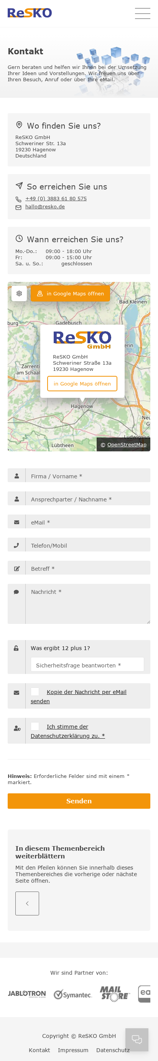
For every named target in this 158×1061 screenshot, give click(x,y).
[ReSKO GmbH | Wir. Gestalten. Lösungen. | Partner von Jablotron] (27, 995)
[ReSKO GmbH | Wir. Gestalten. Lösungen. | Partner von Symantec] (73, 995)
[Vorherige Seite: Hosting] (27, 903)
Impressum (73, 1050)
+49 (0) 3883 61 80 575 (56, 198)
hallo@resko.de (45, 206)
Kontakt (39, 1050)
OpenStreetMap (126, 444)
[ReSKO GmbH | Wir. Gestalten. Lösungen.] (30, 13)
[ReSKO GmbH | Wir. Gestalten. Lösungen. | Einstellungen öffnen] (19, 293)
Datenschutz (113, 1050)
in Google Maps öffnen (75, 293)
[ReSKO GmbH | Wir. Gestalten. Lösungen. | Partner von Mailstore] (115, 995)
